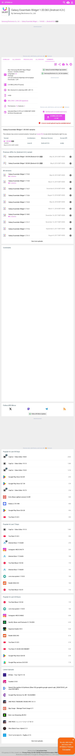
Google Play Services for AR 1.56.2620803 (21, 695)
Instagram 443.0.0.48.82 (16, 615)
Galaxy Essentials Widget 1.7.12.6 (19, 195)
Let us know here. (41, 750)
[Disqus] (37, 325)
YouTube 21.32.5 (13, 517)
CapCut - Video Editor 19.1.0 (17, 463)
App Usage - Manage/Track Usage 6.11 (20, 708)
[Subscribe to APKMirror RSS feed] (64, 409)
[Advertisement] (37, 41)
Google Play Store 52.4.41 (16, 477)
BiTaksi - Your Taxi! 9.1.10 (16, 675)
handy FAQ (40, 134)
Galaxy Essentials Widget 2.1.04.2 (19, 214)
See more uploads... (37, 241)
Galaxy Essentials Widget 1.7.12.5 (19, 202)
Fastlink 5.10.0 (12, 681)
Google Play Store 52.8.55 (16, 656)
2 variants (13, 176)
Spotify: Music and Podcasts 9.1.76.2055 (21, 622)
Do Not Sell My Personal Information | (43, 752)
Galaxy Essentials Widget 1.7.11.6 (19, 229)
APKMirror (8, 2)
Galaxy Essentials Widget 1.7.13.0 (19, 181)
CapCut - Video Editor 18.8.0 (17, 457)
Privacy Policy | (27, 752)
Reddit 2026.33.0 (13, 583)
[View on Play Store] (63, 64)
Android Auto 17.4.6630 (15, 570)
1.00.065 (41, 21)
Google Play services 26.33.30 (18, 662)
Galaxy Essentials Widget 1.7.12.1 (19, 209)
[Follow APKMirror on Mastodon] (28, 409)
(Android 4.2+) (51, 21)
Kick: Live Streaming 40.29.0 (17, 715)
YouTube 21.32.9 (13, 642)
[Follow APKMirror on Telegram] (46, 409)
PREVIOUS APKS (28, 59)
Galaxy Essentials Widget (29, 21)
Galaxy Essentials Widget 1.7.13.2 (19, 174)
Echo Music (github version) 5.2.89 (19, 497)
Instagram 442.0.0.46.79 (16, 549)
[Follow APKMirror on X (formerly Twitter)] (10, 409)
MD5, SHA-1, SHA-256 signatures (18, 100)
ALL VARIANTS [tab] (16, 59)
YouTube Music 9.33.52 (15, 563)
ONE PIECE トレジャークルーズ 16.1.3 (20, 722)
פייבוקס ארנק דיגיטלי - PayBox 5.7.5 (19, 735)
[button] (55, 64)
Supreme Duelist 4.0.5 (15, 629)
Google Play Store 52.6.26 (16, 510)
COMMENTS (50, 59)
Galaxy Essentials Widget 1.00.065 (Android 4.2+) (24, 163)
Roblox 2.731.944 (13, 504)
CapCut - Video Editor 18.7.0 (17, 490)
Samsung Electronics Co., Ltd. (25, 13)
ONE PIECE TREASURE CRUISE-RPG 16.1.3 (21, 702)
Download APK (56, 117)
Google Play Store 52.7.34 (16, 484)
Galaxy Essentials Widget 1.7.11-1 (19, 235)
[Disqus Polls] (37, 274)
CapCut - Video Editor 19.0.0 (17, 470)
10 (17, 106)
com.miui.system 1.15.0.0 (16, 576)
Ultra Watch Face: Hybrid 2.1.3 (17, 728)
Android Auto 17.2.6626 (15, 556)
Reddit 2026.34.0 (13, 635)
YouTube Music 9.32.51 (15, 590)
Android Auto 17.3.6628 (15, 543)
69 (16, 73)
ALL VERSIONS (40, 59)
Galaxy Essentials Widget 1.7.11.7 (19, 222)
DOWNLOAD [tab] (6, 59)
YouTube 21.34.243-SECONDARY (18, 649)
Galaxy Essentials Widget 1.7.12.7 (19, 189)
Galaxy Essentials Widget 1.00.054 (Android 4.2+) (24, 157)
